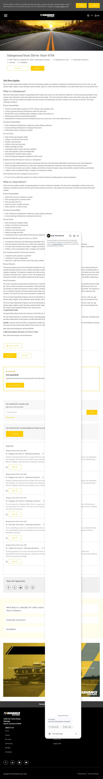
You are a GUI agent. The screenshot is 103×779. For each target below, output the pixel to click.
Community (8, 743)
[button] (37, 68)
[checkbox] (18, 68)
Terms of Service (93, 774)
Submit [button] (92, 412)
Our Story (8, 739)
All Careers (8, 752)
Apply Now (17, 467)
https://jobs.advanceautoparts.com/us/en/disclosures (17, 335)
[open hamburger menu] (5, 15)
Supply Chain (57, 743)
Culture (7, 735)
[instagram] (19, 762)
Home (7, 731)
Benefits (7, 748)
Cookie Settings (60, 6)
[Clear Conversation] (70, 235)
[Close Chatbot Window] (78, 235)
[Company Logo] (48, 15)
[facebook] (6, 762)
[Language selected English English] (90, 15)
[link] (10, 417)
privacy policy (57, 244)
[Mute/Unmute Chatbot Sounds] (74, 235)
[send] (76, 733)
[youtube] (26, 762)
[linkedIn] (12, 762)
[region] (63, 484)
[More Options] (49, 734)
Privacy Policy (81, 774)
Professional (57, 739)
